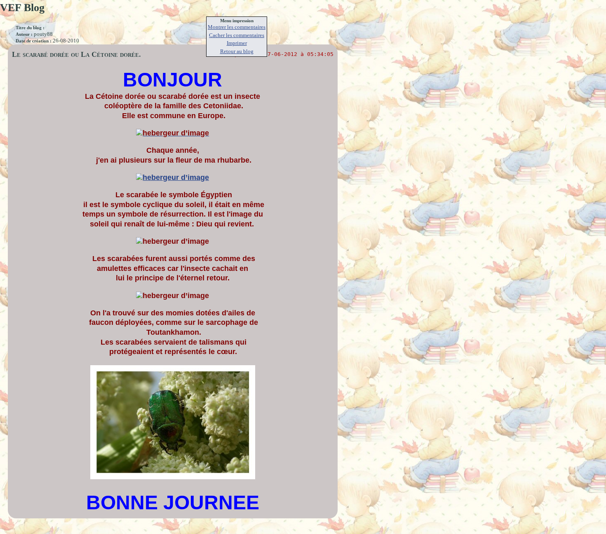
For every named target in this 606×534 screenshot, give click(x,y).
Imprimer (237, 43)
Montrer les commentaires (236, 27)
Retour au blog (237, 51)
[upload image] (172, 134)
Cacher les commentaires (236, 35)
